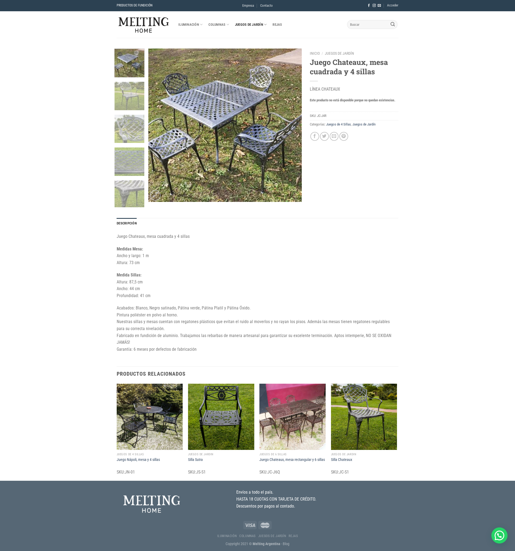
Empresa (248, 5)
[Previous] (158, 125)
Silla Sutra (195, 459)
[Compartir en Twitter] (324, 136)
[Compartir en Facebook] (314, 136)
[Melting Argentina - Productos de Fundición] (143, 24)
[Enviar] (392, 24)
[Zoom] (155, 195)
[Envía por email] (334, 136)
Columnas (216, 25)
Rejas (277, 25)
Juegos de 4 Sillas (338, 124)
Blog (286, 544)
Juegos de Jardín (249, 25)
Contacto (266, 5)
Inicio (315, 53)
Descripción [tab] (127, 223)
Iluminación (188, 25)
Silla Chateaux (341, 459)
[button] (499, 535)
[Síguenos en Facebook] (368, 6)
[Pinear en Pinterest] (343, 136)
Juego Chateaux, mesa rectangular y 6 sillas (292, 459)
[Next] (292, 125)
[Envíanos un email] (379, 6)
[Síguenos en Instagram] (374, 6)
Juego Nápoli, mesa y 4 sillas (138, 459)
